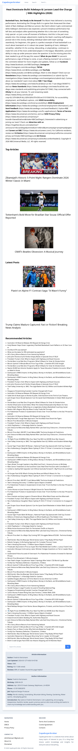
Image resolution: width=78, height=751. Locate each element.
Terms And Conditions (47, 722)
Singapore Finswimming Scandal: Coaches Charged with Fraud (29, 590)
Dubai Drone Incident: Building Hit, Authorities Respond (27, 618)
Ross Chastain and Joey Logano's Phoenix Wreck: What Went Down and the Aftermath (38, 496)
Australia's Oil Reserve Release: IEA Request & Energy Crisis (28, 343)
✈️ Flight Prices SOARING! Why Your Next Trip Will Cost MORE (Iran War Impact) (35, 439)
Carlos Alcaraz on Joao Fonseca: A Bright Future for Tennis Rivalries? (31, 489)
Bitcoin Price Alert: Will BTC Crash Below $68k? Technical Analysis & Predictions (35, 432)
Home (6, 722)
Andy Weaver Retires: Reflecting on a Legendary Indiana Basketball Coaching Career (37, 407)
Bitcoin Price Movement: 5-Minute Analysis (22, 421)
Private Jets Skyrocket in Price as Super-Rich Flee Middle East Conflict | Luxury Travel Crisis (39, 547)
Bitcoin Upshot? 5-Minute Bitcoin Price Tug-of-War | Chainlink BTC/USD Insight (35, 363)
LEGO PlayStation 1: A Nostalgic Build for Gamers (25, 425)
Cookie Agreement (45, 725)
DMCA (6, 725)
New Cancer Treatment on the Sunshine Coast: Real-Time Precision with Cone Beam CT (38, 467)
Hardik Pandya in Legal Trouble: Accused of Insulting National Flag (31, 588)
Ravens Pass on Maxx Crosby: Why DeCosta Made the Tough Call (30, 629)
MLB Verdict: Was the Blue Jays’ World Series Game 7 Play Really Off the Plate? (35, 540)
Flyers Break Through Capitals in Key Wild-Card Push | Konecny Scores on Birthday (37, 464)
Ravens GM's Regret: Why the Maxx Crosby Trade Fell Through (29, 409)
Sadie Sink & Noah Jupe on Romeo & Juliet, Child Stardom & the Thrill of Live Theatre (37, 396)
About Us (7, 741)
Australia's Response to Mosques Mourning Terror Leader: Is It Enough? (33, 636)
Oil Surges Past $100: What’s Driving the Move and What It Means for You (33, 473)
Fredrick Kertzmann (21, 657)
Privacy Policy (9, 728)
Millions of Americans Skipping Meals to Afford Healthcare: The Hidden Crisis (35, 517)
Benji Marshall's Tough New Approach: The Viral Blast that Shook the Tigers (34, 418)
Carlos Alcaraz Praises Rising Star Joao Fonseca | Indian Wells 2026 (31, 592)
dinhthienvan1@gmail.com (14, 738)
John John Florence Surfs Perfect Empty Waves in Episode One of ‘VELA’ (32, 357)
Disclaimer (8, 744)
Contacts (42, 728)
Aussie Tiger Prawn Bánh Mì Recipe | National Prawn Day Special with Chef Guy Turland (38, 446)
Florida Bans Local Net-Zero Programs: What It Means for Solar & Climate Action (36, 361)
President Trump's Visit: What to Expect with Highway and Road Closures (33, 359)
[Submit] (68, 647)
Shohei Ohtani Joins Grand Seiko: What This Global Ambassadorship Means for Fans (37, 405)
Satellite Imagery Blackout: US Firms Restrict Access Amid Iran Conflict (32, 579)
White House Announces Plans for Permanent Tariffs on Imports (30, 528)
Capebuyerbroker (11, 2)
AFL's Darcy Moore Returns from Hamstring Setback (26, 354)
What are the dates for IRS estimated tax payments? (26, 352)
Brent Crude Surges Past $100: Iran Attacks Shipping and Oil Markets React (34, 641)
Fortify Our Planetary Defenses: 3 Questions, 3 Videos (26, 563)
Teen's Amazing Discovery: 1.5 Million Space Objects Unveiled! (29, 544)
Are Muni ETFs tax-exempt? (17, 350)
